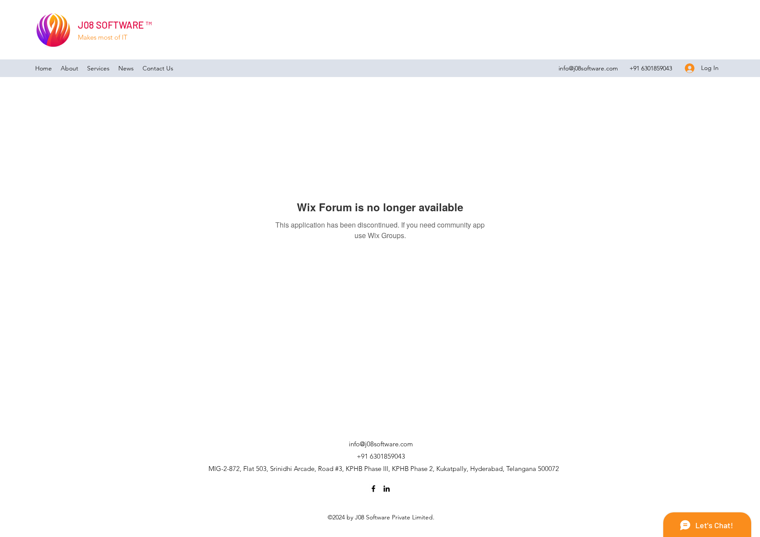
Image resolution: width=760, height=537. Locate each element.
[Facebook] (373, 488)
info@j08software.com (588, 68)
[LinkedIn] (386, 488)
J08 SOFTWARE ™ (115, 24)
